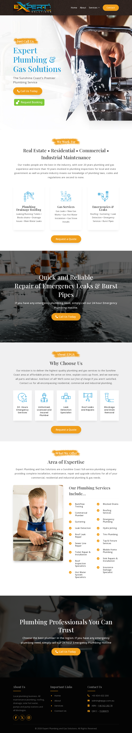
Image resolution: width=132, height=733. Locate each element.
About (83, 7)
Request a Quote (66, 239)
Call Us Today (29, 91)
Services (93, 7)
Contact (111, 7)
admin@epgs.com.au (103, 700)
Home (74, 7)
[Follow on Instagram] (28, 717)
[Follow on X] (22, 717)
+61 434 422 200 (100, 695)
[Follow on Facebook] (16, 717)
